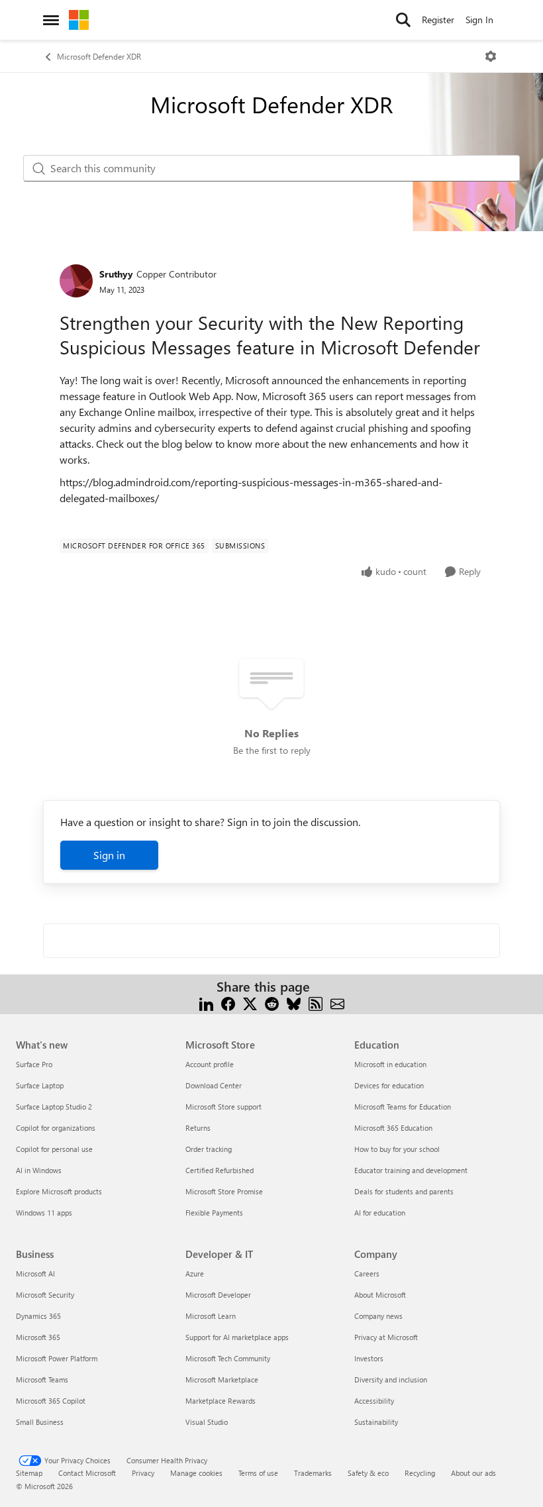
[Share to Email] (337, 1003)
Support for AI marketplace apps (237, 1337)
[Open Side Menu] (51, 20)
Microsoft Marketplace (221, 1379)
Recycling (420, 1473)
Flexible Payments (214, 1213)
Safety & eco (368, 1473)
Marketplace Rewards (220, 1401)
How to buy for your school (397, 1149)
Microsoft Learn (210, 1316)
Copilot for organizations (55, 1128)
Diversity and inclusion (390, 1379)
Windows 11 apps (44, 1213)
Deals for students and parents (404, 1191)
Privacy (143, 1473)
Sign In (479, 19)
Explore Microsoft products (59, 1191)
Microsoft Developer (218, 1295)
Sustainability (376, 1422)
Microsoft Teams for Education (402, 1107)
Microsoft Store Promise (224, 1191)
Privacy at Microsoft (386, 1337)
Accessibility (374, 1401)
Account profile (209, 1064)
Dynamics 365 (38, 1316)
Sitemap (29, 1473)
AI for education (379, 1213)
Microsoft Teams (42, 1379)
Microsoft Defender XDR (99, 56)
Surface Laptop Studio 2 (54, 1107)
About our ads (473, 1473)
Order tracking (208, 1149)
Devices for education (389, 1085)
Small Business (40, 1422)
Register (438, 19)
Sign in (109, 855)
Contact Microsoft (87, 1473)
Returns (198, 1128)
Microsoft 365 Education (393, 1128)
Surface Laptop (40, 1085)
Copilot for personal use (54, 1149)
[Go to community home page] (79, 20)
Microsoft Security (45, 1295)
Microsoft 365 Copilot (50, 1401)
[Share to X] (250, 1003)
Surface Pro (34, 1064)
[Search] (403, 20)
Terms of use (258, 1473)
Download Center (213, 1085)
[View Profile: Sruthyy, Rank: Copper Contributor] (76, 280)
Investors (368, 1358)
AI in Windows (39, 1170)
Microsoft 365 (38, 1337)
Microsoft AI (35, 1273)
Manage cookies (196, 1473)
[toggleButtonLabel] (490, 56)
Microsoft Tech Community (227, 1358)
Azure (194, 1273)
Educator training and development (411, 1170)
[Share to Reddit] (272, 1003)
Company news (378, 1316)
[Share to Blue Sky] (294, 1003)
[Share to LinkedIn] (206, 1003)
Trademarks (313, 1473)
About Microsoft (380, 1295)
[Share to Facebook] (228, 1003)
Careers (366, 1273)
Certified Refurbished (219, 1170)
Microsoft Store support (223, 1107)
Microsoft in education (390, 1064)
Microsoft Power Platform (56, 1358)
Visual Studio (206, 1422)
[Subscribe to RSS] (315, 1003)
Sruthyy (116, 274)
